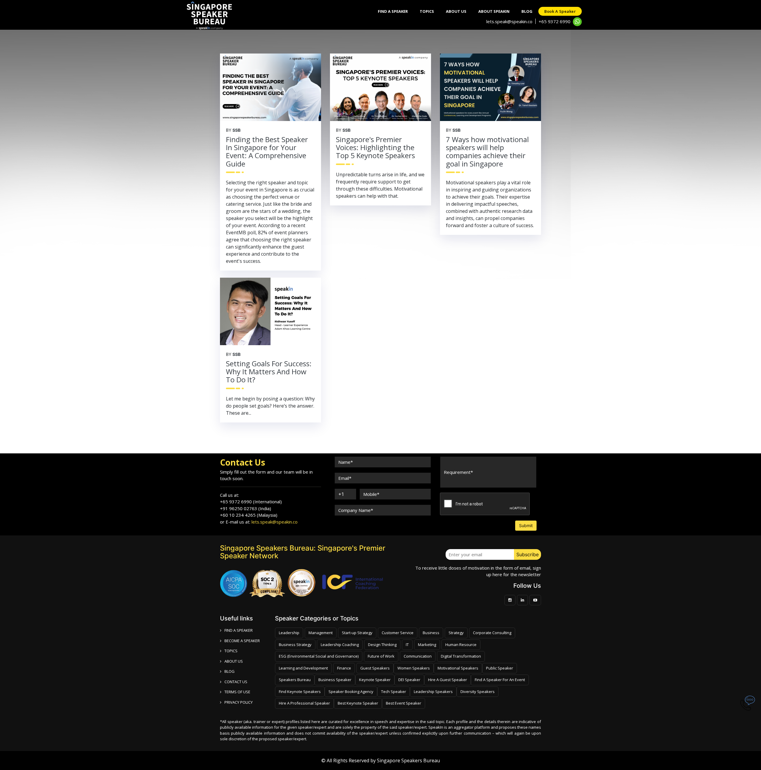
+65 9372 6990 (554, 21)
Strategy (456, 632)
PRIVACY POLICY (238, 702)
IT (407, 644)
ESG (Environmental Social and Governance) (319, 656)
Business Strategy (295, 644)
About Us (456, 11)
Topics (427, 11)
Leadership (289, 632)
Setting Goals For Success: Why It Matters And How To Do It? (269, 372)
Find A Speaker (393, 11)
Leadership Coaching (340, 644)
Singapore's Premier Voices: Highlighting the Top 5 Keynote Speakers (375, 147)
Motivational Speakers (458, 668)
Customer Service (397, 632)
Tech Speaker (393, 691)
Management (321, 632)
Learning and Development (303, 668)
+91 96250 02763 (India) (245, 508)
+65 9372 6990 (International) (251, 502)
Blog (526, 11)
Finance (344, 668)
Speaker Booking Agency (350, 691)
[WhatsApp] (577, 21)
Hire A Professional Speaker (304, 703)
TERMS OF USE (237, 691)
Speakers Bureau (295, 679)
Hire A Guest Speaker (447, 679)
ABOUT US (233, 661)
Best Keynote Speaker (358, 703)
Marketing (427, 644)
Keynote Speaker (375, 679)
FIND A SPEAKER (238, 630)
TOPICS (231, 650)
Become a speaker (242, 640)
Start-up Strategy (357, 632)
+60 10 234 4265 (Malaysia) (248, 515)
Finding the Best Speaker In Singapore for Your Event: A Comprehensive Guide (267, 151)
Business (431, 632)
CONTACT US (235, 681)
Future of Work (381, 656)
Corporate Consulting (492, 632)
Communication (418, 656)
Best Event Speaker (403, 703)
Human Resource (461, 644)
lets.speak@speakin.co (509, 21)
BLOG (229, 671)
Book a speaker (560, 11)
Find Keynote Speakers (300, 691)
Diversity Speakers (477, 691)
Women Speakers (413, 668)
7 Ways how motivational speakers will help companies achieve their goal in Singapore (487, 151)
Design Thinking (382, 644)
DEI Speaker (409, 679)
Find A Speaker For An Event (500, 679)
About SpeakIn (494, 11)
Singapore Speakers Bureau (408, 760)
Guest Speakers (375, 668)
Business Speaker (334, 679)
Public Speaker (499, 668)
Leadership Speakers (433, 691)
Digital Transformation (461, 656)
